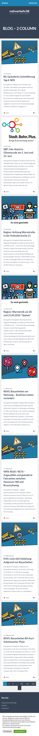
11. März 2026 (8, 468)
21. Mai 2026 (7, 74)
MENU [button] (5, 3)
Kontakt (4, 705)
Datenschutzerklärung (9, 703)
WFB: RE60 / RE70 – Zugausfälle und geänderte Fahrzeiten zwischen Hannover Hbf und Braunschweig (18, 478)
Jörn (7, 113)
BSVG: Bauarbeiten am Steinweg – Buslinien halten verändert (19, 395)
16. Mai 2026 (7, 146)
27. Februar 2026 (9, 556)
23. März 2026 (8, 388)
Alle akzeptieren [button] (20, 731)
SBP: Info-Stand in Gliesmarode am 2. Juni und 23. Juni (18, 152)
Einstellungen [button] (7, 731)
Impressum (5, 708)
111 (21, 684)
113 (33, 684)
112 (27, 684)
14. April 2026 (8, 309)
